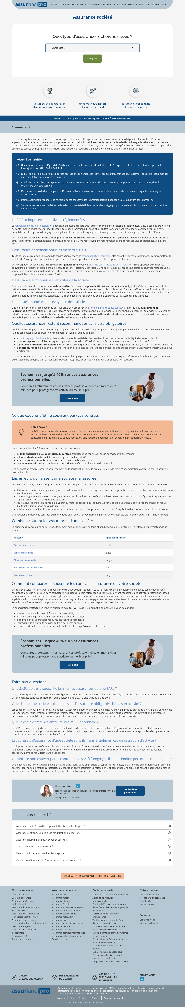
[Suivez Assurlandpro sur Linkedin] (156, 979)
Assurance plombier (62, 901)
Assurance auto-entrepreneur (66, 936)
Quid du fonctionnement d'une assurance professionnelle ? (48, 860)
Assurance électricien (62, 904)
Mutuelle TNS (136, 4)
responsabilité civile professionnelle (34, 225)
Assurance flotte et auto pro (25, 907)
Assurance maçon (60, 897)
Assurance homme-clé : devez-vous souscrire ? (41, 839)
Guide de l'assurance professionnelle (110, 894)
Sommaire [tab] (19, 127)
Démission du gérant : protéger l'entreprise (40, 853)
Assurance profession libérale (66, 910)
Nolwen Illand (64, 786)
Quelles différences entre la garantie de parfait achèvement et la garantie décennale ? (110, 907)
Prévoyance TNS (19, 936)
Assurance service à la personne (68, 923)
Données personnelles (115, 998)
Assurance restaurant (62, 916)
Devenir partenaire (149, 923)
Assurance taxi (59, 920)
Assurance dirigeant (21, 926)
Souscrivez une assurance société (34, 846)
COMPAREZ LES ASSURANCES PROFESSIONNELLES (92, 876)
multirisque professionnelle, (34, 338)
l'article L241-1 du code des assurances (111, 264)
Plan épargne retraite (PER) (25, 916)
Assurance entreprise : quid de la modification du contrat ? (48, 832)
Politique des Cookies (89, 998)
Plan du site (145, 901)
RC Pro (54, 4)
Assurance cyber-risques (24, 920)
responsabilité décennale (95, 256)
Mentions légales (65, 998)
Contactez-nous (147, 919)
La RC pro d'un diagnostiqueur (107, 951)
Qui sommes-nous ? (149, 894)
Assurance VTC (59, 894)
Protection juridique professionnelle (29, 923)
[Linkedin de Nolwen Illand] (77, 786)
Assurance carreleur (62, 929)
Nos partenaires (147, 904)
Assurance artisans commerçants (68, 907)
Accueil (57, 118)
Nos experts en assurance (152, 897)
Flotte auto (120, 4)
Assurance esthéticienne (64, 913)
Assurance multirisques (98, 4)
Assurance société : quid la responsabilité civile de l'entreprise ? (50, 826)
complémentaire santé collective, (107, 307)
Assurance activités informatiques (68, 932)
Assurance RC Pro (20, 894)
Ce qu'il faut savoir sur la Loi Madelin (110, 961)
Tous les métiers (60, 939)
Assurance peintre (61, 926)
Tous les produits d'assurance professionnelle (87, 118)
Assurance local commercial (25, 913)
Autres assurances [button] (156, 4)
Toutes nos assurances (23, 939)
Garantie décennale (72, 4)
